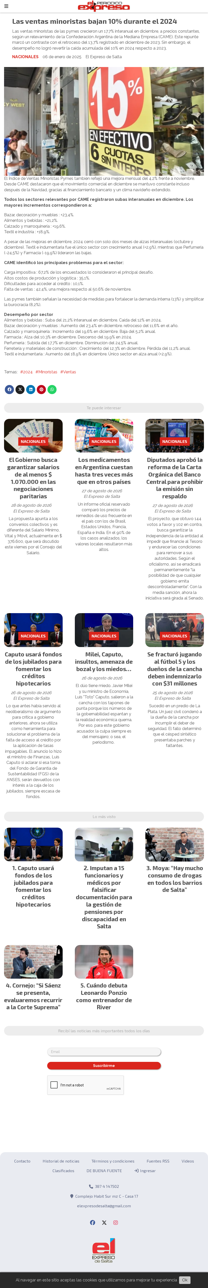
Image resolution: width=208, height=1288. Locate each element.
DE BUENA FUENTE (104, 1170)
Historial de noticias (61, 1160)
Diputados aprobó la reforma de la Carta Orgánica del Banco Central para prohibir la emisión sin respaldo (174, 478)
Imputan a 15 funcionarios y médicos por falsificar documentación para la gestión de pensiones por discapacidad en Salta (104, 897)
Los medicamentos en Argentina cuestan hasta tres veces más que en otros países (104, 470)
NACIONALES (25, 56)
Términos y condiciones (113, 1160)
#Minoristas (46, 372)
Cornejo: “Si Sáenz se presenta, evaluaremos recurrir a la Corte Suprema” (33, 996)
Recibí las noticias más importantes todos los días (104, 1030)
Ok (184, 1280)
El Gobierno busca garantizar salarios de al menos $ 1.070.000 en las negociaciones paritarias (33, 478)
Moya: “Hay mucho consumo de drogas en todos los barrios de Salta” (175, 878)
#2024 (26, 372)
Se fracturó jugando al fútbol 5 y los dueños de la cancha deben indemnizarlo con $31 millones (174, 669)
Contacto (22, 1160)
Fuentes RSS (158, 1160)
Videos (188, 1160)
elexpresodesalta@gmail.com (104, 1205)
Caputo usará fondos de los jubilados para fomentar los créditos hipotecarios (33, 669)
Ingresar (147, 1170)
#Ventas (68, 372)
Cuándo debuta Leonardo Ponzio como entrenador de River (104, 996)
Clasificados (63, 1170)
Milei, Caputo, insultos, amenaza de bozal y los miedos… (104, 661)
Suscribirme (104, 1066)
